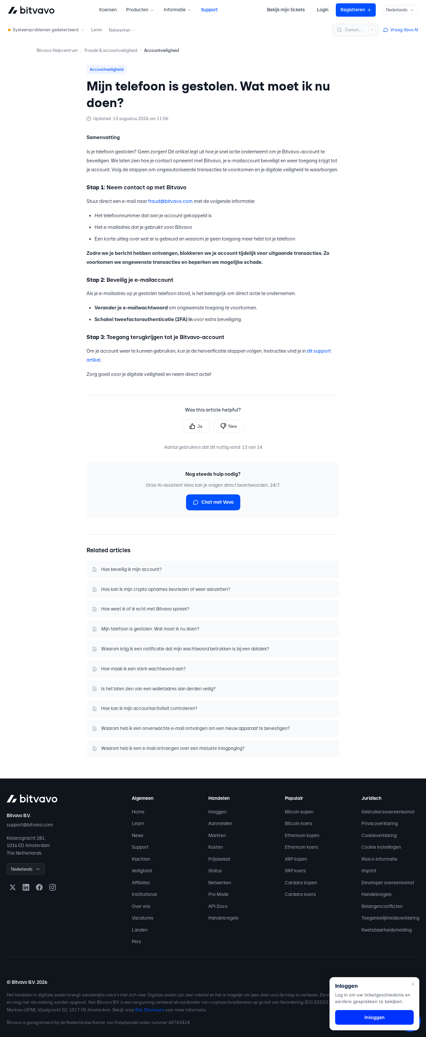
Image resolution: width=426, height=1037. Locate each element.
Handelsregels (223, 918)
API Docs (218, 906)
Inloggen (217, 811)
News (137, 835)
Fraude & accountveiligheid (111, 50)
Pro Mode (218, 894)
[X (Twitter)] (13, 887)
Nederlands (397, 9)
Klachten (141, 859)
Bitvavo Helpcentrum (57, 50)
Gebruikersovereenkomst (388, 811)
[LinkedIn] (26, 887)
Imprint (368, 870)
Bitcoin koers (298, 823)
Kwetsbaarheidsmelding (386, 930)
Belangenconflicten (382, 906)
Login (322, 9)
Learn (138, 823)
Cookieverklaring (379, 835)
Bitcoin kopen (299, 811)
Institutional (144, 894)
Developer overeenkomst (387, 882)
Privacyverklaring (379, 823)
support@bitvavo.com (30, 824)
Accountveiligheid (161, 50)
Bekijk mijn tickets (286, 9)
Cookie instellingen (381, 847)
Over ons (141, 906)
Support (209, 9)
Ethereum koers (301, 847)
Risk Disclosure (149, 1009)
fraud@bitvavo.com (170, 201)
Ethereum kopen (302, 835)
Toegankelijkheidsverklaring (390, 918)
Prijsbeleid (219, 859)
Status (215, 870)
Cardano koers (300, 894)
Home (138, 811)
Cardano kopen (301, 882)
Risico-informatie (379, 859)
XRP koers (295, 870)
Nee (232, 426)
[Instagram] (53, 887)
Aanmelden (220, 823)
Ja (199, 426)
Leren (96, 29)
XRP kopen (296, 859)
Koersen (108, 9)
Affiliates (141, 882)
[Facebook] (39, 887)
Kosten (215, 847)
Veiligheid (142, 870)
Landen (140, 930)
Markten (217, 835)
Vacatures (142, 918)
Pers (136, 941)
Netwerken (219, 882)
